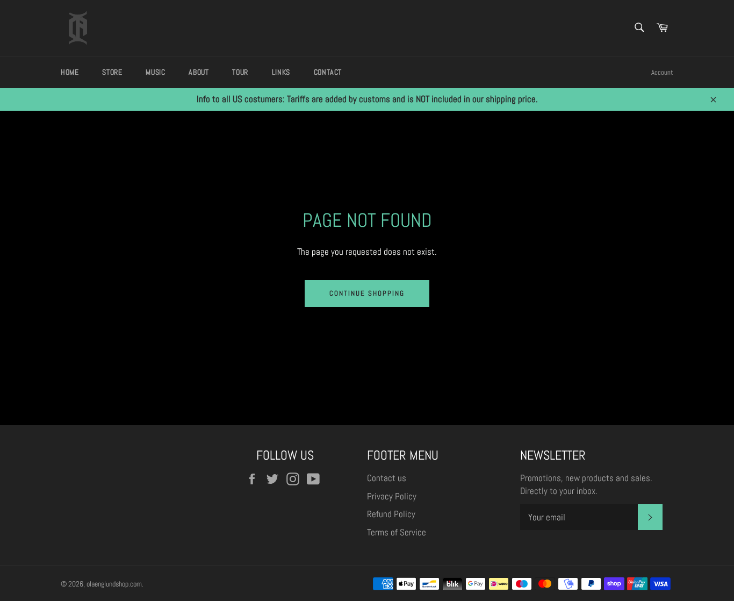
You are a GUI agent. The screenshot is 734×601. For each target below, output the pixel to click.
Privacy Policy (391, 496)
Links (281, 72)
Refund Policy (391, 514)
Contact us (386, 478)
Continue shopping (366, 293)
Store (112, 72)
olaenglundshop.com (114, 584)
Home (69, 72)
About (198, 72)
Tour (240, 72)
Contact (328, 72)
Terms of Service (396, 532)
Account (662, 72)
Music (155, 72)
